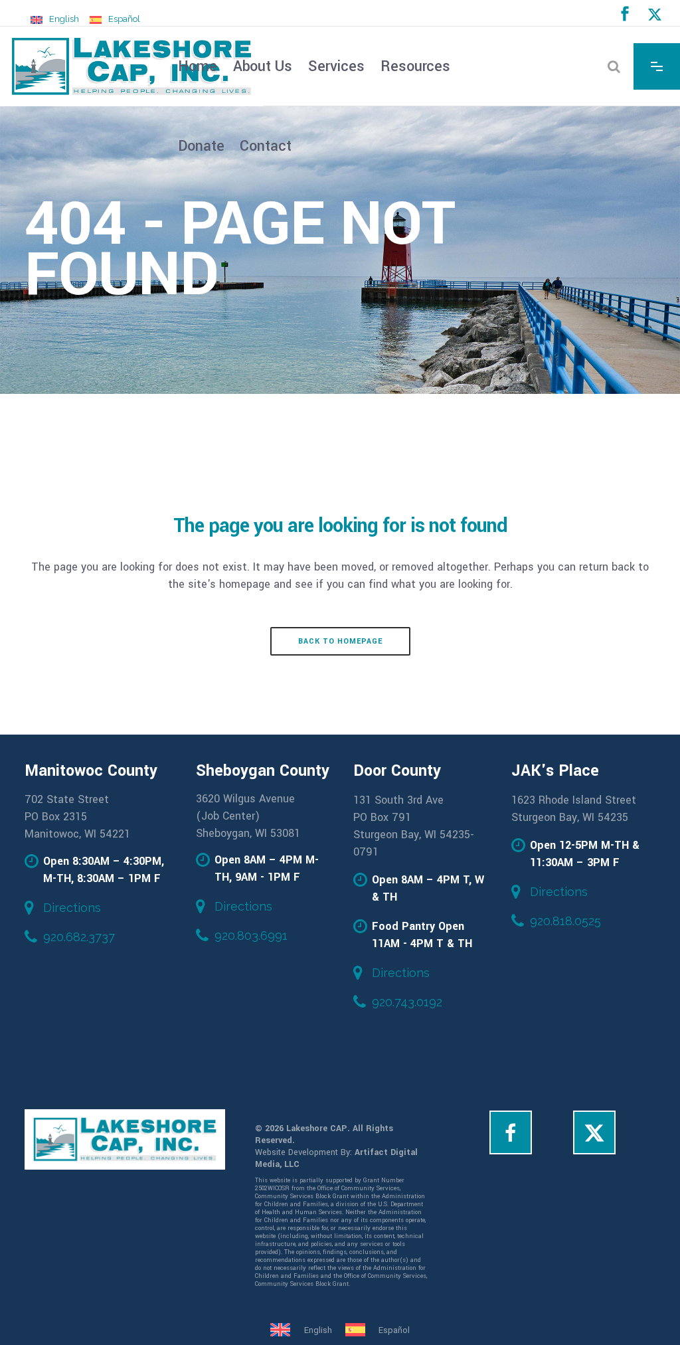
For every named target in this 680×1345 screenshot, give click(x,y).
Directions (72, 908)
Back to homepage (340, 641)
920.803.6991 (251, 935)
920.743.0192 (407, 1002)
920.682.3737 (79, 937)
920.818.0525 (565, 921)
